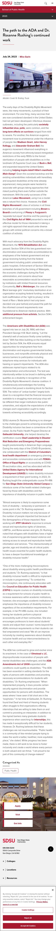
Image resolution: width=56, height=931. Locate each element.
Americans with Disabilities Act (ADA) (26, 326)
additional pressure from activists (20, 314)
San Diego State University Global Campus (28, 484)
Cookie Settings (28, 910)
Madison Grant (25, 142)
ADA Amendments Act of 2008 (27, 662)
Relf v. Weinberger (25, 286)
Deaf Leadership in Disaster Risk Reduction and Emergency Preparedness (26, 439)
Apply (18, 805)
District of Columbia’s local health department (27, 453)
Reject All (28, 918)
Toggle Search (45, 3)
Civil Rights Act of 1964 (19, 219)
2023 (4, 15)
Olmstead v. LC (39, 653)
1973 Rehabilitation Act (30, 245)
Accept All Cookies (28, 925)
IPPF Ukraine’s (23, 523)
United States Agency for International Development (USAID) (23, 471)
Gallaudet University (13, 434)
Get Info (18, 823)
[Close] (53, 890)
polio (22, 128)
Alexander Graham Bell (28, 145)
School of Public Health (13, 9)
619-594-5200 (8, 848)
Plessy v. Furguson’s (36, 212)
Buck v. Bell (45, 163)
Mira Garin (25, 57)
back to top (50, 849)
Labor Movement (21, 198)
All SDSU (52, 3)
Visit (17, 814)
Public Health (10, 770)
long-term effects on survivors (18, 131)
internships (40, 719)
